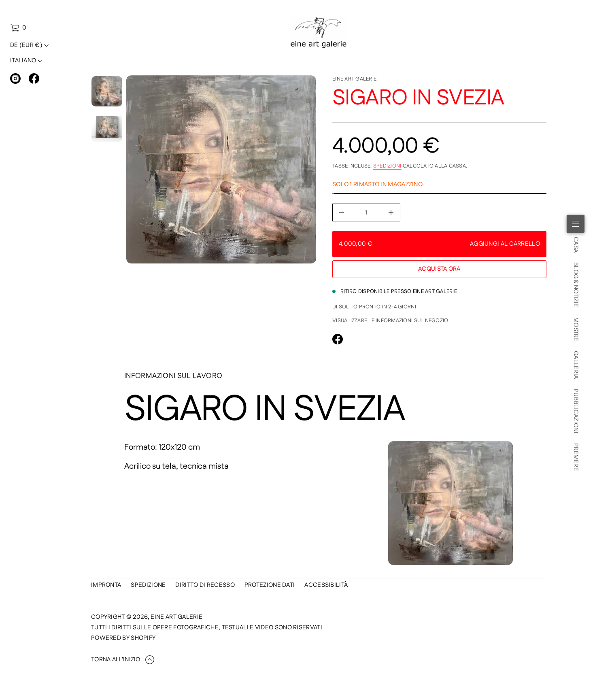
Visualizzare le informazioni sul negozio (390, 320)
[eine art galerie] (318, 33)
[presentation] (221, 169)
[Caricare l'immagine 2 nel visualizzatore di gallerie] (106, 126)
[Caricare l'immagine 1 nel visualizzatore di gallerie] (106, 91)
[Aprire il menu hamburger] (575, 224)
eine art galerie (354, 79)
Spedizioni (387, 166)
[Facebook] (34, 78)
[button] (18, 28)
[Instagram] (15, 78)
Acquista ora (439, 269)
